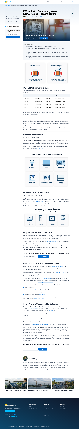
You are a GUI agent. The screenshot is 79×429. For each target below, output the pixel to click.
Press (45, 406)
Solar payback (62, 413)
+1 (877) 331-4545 (15, 418)
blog (9, 5)
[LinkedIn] (14, 414)
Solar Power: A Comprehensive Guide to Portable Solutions (15, 391)
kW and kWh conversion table (11, 11)
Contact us (31, 413)
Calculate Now (13, 37)
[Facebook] (12, 414)
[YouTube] (15, 414)
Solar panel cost (63, 411)
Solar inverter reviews (48, 415)
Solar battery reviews (48, 413)
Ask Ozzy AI (62, 410)
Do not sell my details (45, 426)
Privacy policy (29, 426)
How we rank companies (33, 410)
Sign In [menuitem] (67, 1)
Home (6, 5)
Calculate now (43, 256)
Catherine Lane (43, 16)
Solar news (62, 406)
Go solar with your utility (48, 408)
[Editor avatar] (25, 17)
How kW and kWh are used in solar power (12, 19)
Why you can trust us (33, 408)
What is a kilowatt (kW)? (10, 12)
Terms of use (36, 426)
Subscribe (10, 410)
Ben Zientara (33, 16)
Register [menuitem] (72, 1)
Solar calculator (63, 408)
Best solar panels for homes (65, 415)
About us (30, 406)
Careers (30, 415)
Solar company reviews (48, 410)
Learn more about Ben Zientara (30, 371)
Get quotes (42, 349)
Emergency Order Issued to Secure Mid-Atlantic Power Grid (38, 391)
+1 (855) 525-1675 (13, 416)
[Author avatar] (24, 17)
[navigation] (10, 2)
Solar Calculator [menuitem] (50, 1)
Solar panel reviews (48, 411)
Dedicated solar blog (33, 411)
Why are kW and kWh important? (12, 16)
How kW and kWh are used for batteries (11, 22)
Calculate (44, 38)
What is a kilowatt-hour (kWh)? (12, 14)
